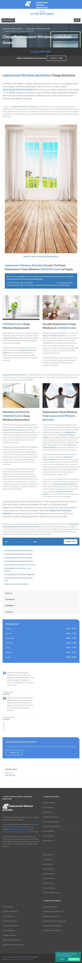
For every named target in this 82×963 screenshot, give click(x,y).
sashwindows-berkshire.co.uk (53, 911)
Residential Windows (50, 817)
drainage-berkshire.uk (50, 907)
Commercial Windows (51, 822)
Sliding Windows (9, 930)
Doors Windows (49, 836)
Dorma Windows (49, 874)
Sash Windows (48, 807)
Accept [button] (74, 959)
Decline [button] (62, 959)
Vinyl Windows (8, 907)
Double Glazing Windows (52, 826)
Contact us (9, 612)
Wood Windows (8, 916)
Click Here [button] (68, 955)
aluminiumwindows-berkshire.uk (54, 921)
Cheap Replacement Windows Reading (18, 554)
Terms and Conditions (16, 959)
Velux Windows (48, 869)
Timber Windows (49, 803)
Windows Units (48, 883)
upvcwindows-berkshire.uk (52, 930)
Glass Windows (48, 831)
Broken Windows (49, 888)
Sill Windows (47, 859)
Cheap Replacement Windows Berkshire (19, 550)
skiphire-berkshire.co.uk (51, 916)
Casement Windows (10, 921)
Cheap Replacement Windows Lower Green (20, 565)
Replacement (48, 812)
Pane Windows (48, 855)
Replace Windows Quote (52, 893)
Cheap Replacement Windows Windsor (18, 558)
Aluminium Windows (10, 911)
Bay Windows (48, 864)
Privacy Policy (29, 959)
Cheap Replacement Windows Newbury (19, 561)
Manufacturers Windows (12, 940)
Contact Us (69, 541)
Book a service (8, 20)
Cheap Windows (49, 878)
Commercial (9, 599)
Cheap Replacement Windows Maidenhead (20, 574)
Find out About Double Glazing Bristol (41, 257)
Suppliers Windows (10, 935)
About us (8, 593)
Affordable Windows (10, 926)
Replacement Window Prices (13, 945)
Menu (77, 20)
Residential (9, 606)
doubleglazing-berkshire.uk (52, 926)
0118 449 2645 (42, 51)
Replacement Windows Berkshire (16, 584)
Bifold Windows (48, 841)
